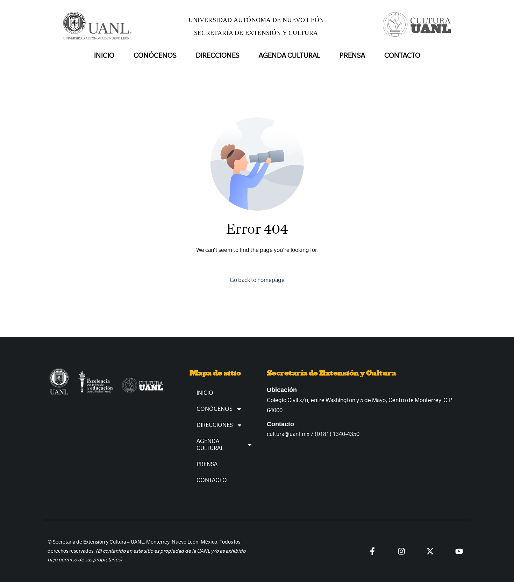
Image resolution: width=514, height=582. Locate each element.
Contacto (402, 55)
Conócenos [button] (155, 55)
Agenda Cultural (210, 444)
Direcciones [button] (218, 55)
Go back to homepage (257, 280)
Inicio (104, 55)
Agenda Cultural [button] (289, 55)
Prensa (352, 55)
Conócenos (215, 409)
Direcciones (215, 425)
